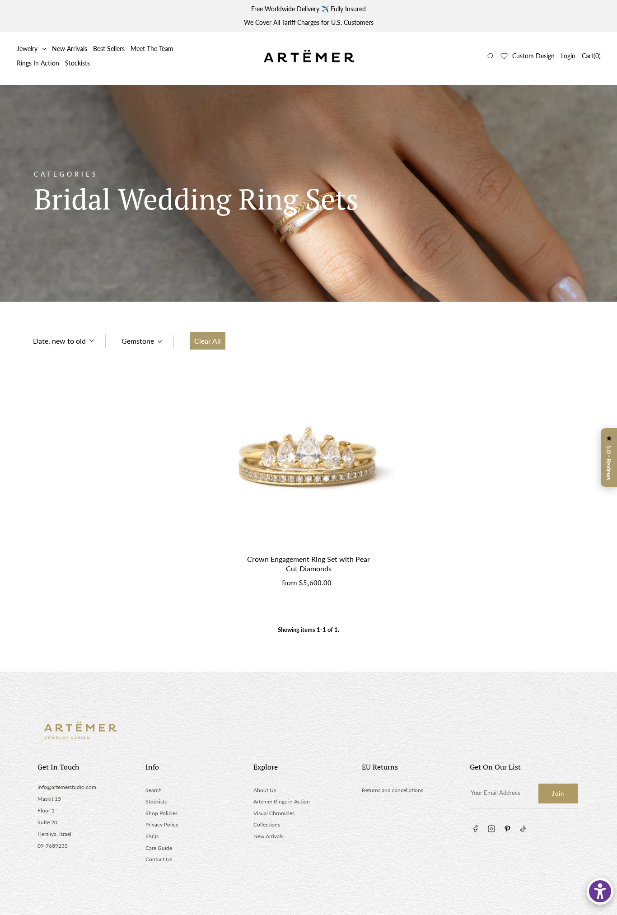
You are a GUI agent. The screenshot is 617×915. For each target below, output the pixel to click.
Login (568, 56)
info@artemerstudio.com (66, 787)
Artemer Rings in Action (281, 801)
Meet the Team (152, 48)
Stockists (77, 63)
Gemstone (138, 340)
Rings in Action (38, 63)
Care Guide (158, 848)
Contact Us (158, 859)
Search (153, 790)
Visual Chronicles (273, 813)
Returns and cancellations (392, 790)
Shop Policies (161, 813)
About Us (264, 790)
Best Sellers (109, 48)
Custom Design (533, 56)
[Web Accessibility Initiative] (600, 891)
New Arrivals (69, 48)
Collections (266, 824)
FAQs (152, 836)
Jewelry (27, 48)
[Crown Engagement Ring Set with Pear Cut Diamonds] (308, 461)
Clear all (207, 340)
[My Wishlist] (504, 56)
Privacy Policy (161, 824)
